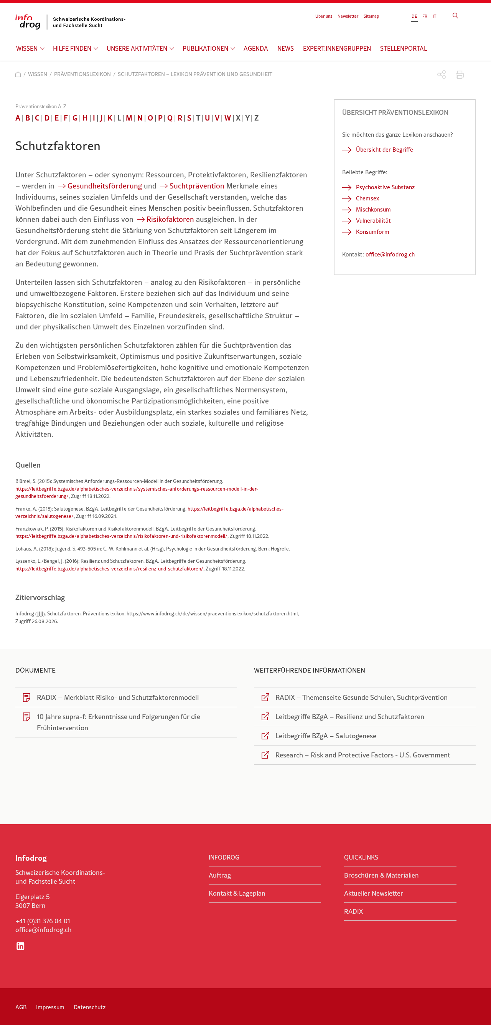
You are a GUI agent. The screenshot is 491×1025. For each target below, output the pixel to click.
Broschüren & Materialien (381, 875)
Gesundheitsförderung (105, 186)
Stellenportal (403, 48)
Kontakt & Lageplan (237, 893)
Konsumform (372, 232)
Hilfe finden (72, 48)
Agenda (256, 48)
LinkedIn (20, 946)
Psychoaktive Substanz (385, 187)
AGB (21, 1007)
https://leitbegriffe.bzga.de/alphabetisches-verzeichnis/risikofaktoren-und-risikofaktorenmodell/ (121, 535)
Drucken (459, 74)
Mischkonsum (373, 209)
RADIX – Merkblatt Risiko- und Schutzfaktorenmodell (118, 697)
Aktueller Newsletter (373, 893)
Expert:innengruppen (337, 48)
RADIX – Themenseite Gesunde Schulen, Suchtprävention (361, 697)
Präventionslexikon (82, 74)
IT (434, 16)
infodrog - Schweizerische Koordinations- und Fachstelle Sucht (72, 22)
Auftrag (220, 875)
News (285, 48)
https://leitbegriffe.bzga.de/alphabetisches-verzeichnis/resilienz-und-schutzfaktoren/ (109, 568)
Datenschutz (89, 1007)
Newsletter (348, 16)
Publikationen (205, 48)
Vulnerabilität (373, 221)
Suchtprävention (197, 186)
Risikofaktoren (170, 219)
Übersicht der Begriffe (384, 149)
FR (424, 16)
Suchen (455, 15)
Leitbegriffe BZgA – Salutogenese (325, 736)
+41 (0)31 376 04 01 (42, 921)
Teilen (441, 74)
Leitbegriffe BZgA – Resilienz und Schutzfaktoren (349, 716)
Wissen (27, 48)
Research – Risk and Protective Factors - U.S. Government (362, 755)
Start (18, 74)
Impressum (50, 1007)
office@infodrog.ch (390, 254)
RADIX (353, 911)
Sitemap (371, 16)
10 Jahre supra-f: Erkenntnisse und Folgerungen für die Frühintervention (118, 722)
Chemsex (367, 198)
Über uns (323, 16)
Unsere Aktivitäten (137, 48)
